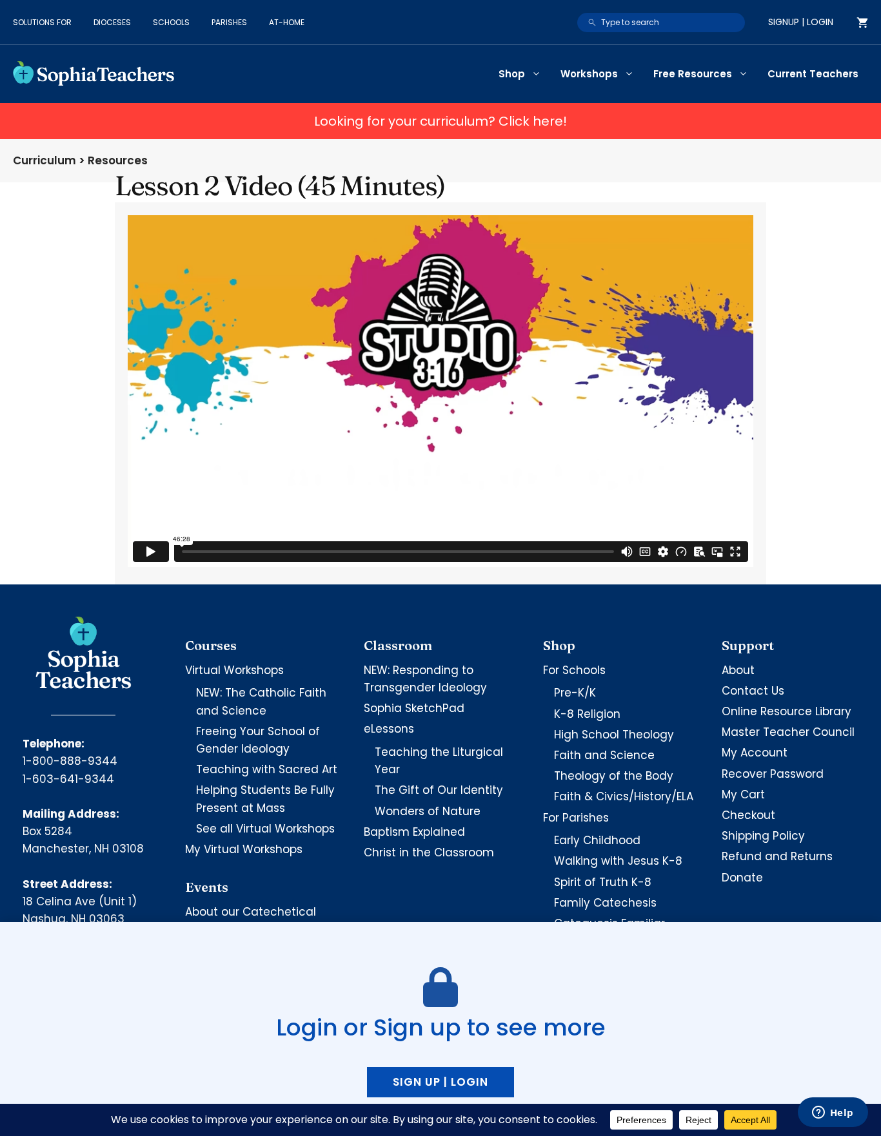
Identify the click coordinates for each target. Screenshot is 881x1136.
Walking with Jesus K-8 (618, 861)
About (738, 670)
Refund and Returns (777, 856)
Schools (171, 22)
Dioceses (112, 22)
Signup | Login (800, 21)
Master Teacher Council (788, 732)
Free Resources (692, 74)
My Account (754, 752)
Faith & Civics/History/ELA (623, 796)
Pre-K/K (575, 692)
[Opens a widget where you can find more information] (832, 1113)
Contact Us (753, 690)
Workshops (589, 74)
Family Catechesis (605, 902)
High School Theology (614, 734)
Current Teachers (812, 74)
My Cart (743, 794)
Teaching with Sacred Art (266, 769)
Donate (742, 877)
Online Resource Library (786, 711)
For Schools (574, 670)
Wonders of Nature (427, 811)
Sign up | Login (440, 1082)
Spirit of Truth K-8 (602, 882)
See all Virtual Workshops (265, 828)
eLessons (389, 728)
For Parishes (576, 817)
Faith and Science (604, 755)
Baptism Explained (414, 832)
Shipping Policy (763, 835)
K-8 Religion (587, 714)
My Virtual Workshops (243, 849)
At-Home (286, 22)
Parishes (229, 22)
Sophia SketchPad (414, 708)
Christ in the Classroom (429, 852)
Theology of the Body (613, 776)
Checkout (748, 815)
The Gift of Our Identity (439, 790)
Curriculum (44, 160)
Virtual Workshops (234, 670)
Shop (512, 74)
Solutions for (42, 22)
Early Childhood (597, 840)
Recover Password (773, 774)
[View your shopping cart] (862, 22)
